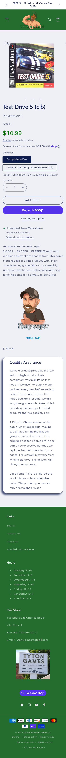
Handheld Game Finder (21, 549)
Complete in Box (17, 159)
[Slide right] (40, 99)
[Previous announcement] (6, 4)
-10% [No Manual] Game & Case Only (30, 167)
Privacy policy (47, 737)
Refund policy (30, 737)
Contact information (34, 748)
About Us (12, 541)
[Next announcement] (59, 4)
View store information (19, 237)
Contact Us (13, 533)
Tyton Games (31, 732)
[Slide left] (25, 99)
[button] (7, 20)
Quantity (8, 180)
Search (11, 525)
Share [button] (9, 348)
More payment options (33, 219)
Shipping (7, 140)
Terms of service (25, 742)
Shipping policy (44, 742)
